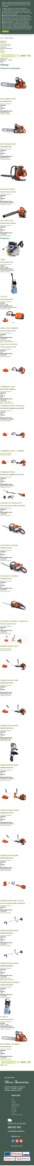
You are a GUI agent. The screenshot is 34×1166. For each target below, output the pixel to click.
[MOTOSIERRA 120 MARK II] (14, 1041)
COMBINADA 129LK (7, 387)
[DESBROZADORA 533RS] (14, 677)
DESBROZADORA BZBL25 (9, 982)
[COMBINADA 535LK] (14, 469)
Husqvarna (3, 51)
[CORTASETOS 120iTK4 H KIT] (14, 500)
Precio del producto (5, 44)
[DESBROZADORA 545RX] (14, 762)
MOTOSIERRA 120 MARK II (10, 1044)
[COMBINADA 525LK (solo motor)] (7, 403)
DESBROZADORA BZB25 (9, 931)
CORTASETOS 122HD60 (9, 576)
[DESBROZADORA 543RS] (14, 723)
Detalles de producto (5, 114)
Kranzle (2, 52)
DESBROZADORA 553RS (9, 856)
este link (6, 6)
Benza (2, 50)
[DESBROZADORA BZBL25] (7, 979)
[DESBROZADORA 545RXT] (14, 807)
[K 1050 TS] (7, 1014)
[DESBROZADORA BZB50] (14, 960)
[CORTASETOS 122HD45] (14, 542)
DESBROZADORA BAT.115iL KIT (12, 901)
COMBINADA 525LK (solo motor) (12, 406)
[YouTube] (17, 1142)
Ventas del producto (5, 45)
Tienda (6, 38)
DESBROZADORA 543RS (9, 726)
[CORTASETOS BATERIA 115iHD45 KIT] (14, 618)
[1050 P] (14, 257)
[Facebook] (13, 1142)
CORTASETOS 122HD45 (9, 545)
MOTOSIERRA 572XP (8, 144)
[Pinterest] (21, 1142)
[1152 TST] (14, 294)
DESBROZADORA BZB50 (9, 963)
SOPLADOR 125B (6, 221)
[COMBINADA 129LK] (14, 384)
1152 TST (3, 297)
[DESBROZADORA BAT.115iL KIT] (14, 898)
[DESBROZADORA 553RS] (14, 853)
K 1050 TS (4, 1017)
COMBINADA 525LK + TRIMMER (12, 451)
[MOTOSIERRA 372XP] (14, 96)
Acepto (5, 31)
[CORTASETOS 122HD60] (14, 573)
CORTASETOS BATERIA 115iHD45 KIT (14, 621)
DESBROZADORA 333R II (9, 646)
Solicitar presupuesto (5, 103)
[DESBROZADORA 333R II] (14, 643)
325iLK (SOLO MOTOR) (8, 344)
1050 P (2, 260)
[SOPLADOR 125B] (14, 218)
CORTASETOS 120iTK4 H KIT (11, 503)
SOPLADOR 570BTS (7, 189)
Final (29, 55)
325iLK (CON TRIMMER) (9, 328)
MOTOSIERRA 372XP (8, 99)
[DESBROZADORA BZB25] (14, 928)
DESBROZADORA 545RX (9, 765)
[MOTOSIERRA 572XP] (14, 141)
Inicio (1, 38)
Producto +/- (3, 42)
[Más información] (7, 1155)
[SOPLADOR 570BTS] (14, 186)
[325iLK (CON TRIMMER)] (14, 325)
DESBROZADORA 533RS (9, 680)
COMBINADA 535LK (7, 472)
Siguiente (23, 55)
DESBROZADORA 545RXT (9, 810)
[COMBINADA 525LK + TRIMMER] (14, 448)
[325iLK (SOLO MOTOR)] (7, 341)
